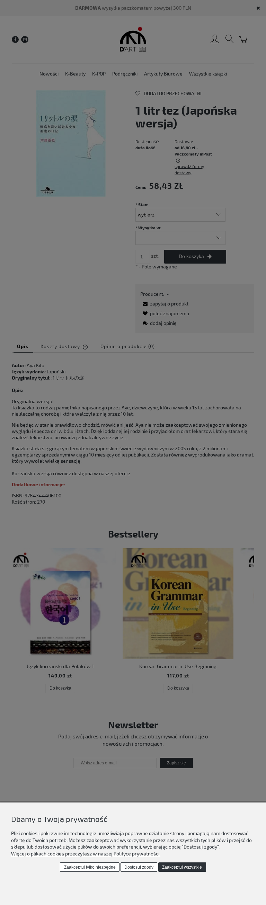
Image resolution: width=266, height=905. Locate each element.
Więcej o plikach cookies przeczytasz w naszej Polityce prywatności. (85, 854)
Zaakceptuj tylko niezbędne (90, 867)
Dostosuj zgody (138, 867)
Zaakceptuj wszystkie (182, 867)
